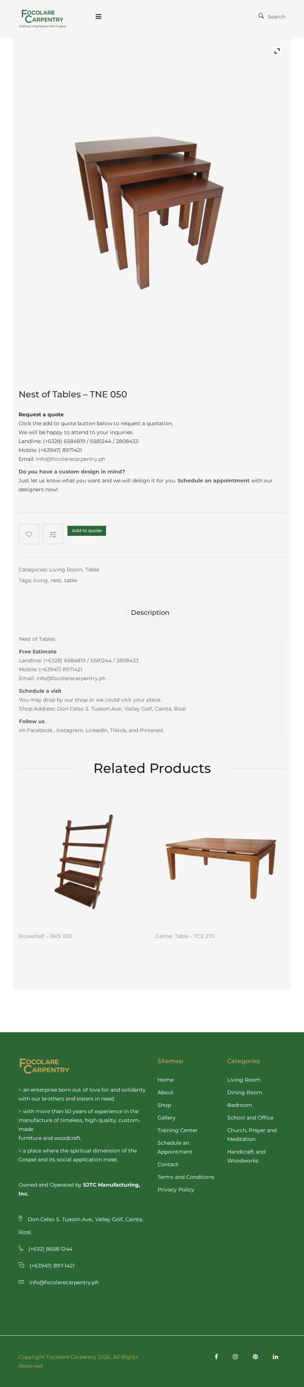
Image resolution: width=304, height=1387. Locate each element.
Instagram (69, 730)
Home (166, 1079)
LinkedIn (97, 730)
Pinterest (151, 730)
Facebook (39, 730)
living (40, 580)
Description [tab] (150, 613)
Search (276, 16)
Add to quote (87, 530)
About (166, 1092)
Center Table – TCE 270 (185, 936)
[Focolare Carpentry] (43, 19)
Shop (164, 1105)
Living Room (66, 569)
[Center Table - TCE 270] (220, 860)
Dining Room (244, 1092)
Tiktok (118, 730)
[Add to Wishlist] (29, 534)
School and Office (250, 1117)
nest (56, 580)
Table (92, 569)
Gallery (167, 1117)
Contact (168, 1164)
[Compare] (55, 534)
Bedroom (239, 1105)
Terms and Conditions (186, 1177)
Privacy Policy (176, 1189)
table (70, 580)
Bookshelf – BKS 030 (45, 936)
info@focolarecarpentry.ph (70, 459)
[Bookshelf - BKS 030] (83, 860)
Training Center (178, 1130)
